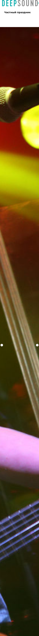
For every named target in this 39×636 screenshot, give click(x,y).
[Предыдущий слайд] (2, 345)
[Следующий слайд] (37, 345)
